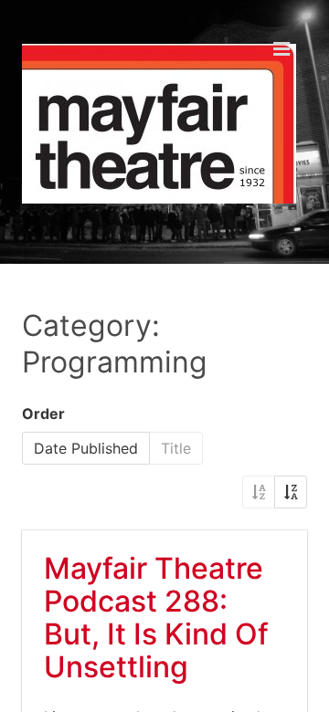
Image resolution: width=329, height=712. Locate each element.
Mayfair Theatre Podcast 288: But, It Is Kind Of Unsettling (156, 617)
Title (176, 448)
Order (43, 413)
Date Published (86, 448)
